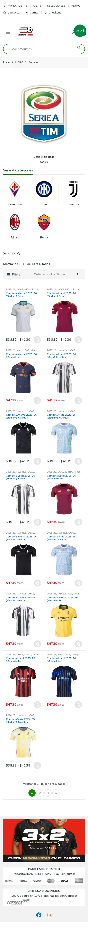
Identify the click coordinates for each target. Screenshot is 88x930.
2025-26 (10, 289)
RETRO (75, 5)
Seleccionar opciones (37, 339)
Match (33, 350)
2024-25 (10, 715)
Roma (35, 289)
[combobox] (38, 49)
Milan (76, 593)
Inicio (6, 62)
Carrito (34, 12)
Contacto (13, 12)
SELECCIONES (56, 5)
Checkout (55, 12)
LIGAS (37, 5)
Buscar (79, 49)
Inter (19, 350)
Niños (27, 289)
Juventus (62, 350)
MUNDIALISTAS (17, 5)
